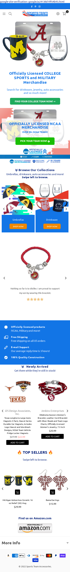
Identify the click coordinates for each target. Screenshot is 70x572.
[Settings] (58, 13)
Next (66, 209)
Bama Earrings (52, 500)
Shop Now (18, 226)
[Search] (10, 13)
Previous (3, 209)
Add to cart (17, 442)
